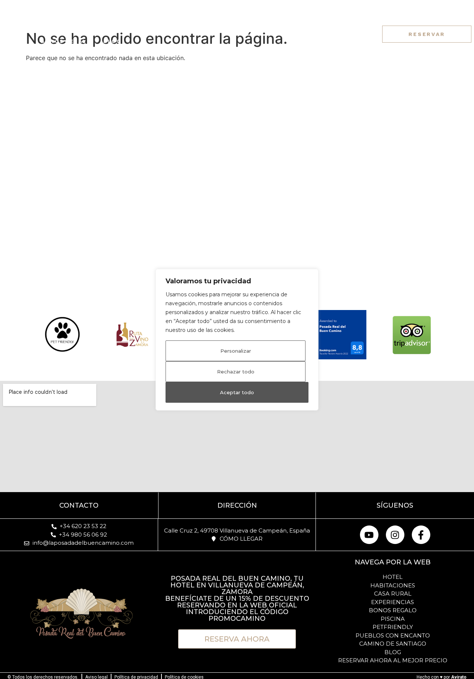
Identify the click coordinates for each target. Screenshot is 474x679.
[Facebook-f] (366, 34)
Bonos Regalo (66, 41)
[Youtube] (369, 534)
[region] (237, 340)
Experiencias (284, 26)
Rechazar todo (235, 372)
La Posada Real (62, 26)
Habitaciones (134, 26)
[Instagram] (352, 34)
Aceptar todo (237, 392)
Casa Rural (230, 26)
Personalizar (235, 351)
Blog (112, 41)
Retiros (184, 26)
